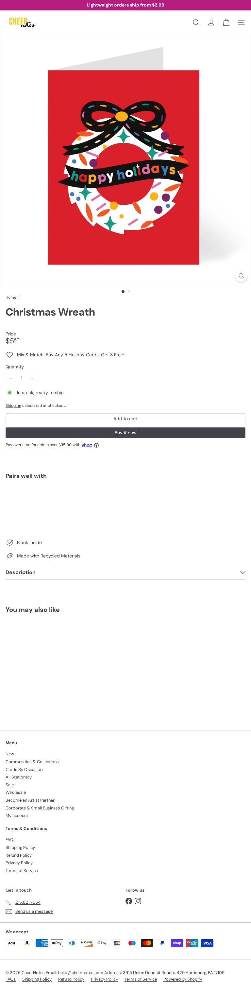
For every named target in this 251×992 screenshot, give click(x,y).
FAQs (11, 839)
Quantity (15, 367)
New (10, 754)
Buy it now (126, 433)
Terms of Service (22, 870)
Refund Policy (19, 855)
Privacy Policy (19, 863)
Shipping (13, 405)
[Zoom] (241, 276)
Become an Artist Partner (30, 800)
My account (17, 815)
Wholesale (16, 792)
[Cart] (226, 22)
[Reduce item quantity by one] (11, 378)
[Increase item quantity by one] (32, 378)
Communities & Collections (32, 761)
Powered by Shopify (182, 979)
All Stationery (19, 777)
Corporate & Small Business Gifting (40, 808)
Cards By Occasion (24, 769)
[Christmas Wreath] (125, 507)
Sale (10, 785)
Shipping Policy (20, 847)
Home (11, 297)
